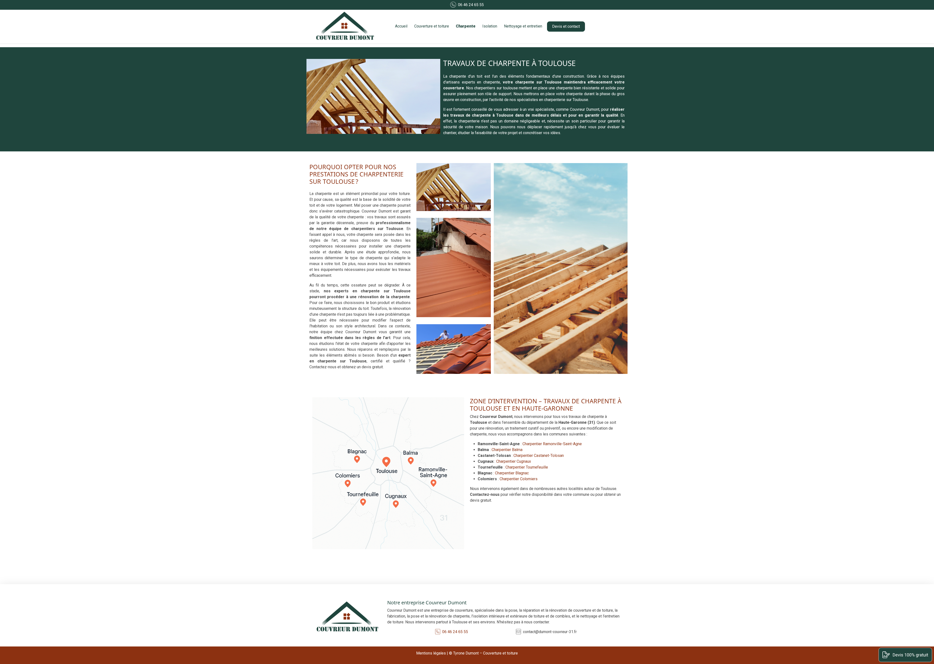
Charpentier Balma (507, 449)
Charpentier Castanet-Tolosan (538, 455)
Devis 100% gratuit (910, 654)
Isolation (489, 26)
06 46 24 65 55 (471, 4)
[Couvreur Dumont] (345, 26)
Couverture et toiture (431, 26)
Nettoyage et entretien (523, 26)
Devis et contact (566, 26)
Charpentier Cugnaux (513, 461)
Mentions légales (431, 653)
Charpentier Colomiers (519, 479)
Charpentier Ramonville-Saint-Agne (552, 444)
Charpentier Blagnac (512, 473)
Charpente (466, 26)
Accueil (401, 26)
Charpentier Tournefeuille (526, 467)
